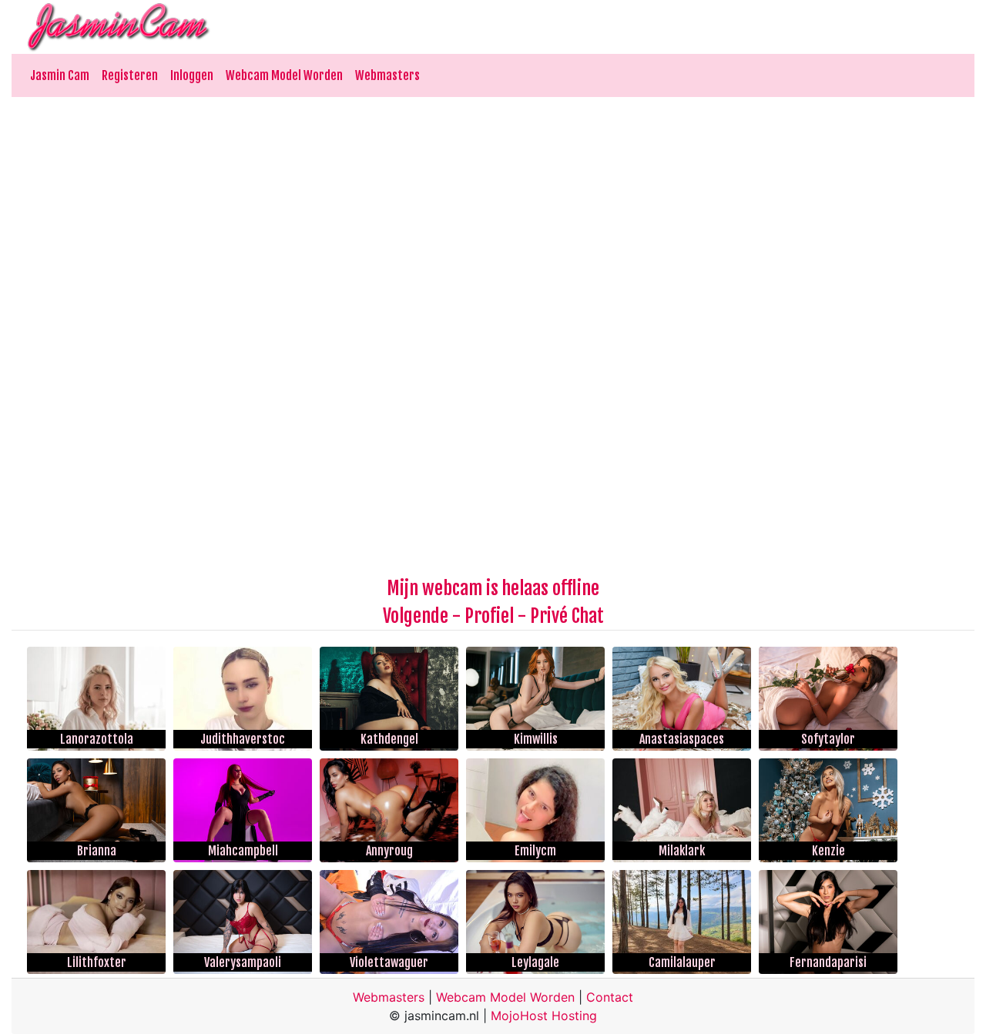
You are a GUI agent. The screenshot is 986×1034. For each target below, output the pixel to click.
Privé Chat (567, 615)
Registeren (130, 75)
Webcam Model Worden (284, 75)
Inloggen (191, 75)
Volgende (415, 615)
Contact (609, 997)
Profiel (489, 615)
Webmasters (387, 75)
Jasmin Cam (59, 75)
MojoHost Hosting (544, 1015)
